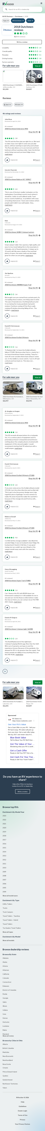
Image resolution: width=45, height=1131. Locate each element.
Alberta (5, 1044)
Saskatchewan (8, 1080)
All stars (18, 104)
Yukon (5, 1088)
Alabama (5, 958)
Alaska (5, 962)
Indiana (5, 1010)
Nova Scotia (7, 1064)
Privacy (22, 1120)
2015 (4, 848)
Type (5, 21)
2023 (4, 816)
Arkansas (6, 970)
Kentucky (6, 1022)
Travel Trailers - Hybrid (10, 920)
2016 (4, 844)
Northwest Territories (10, 1084)
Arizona (5, 966)
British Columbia (8, 1048)
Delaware (6, 986)
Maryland (6, 1034)
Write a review (22, 42)
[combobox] (22, 9)
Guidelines (22, 1106)
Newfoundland (8, 1060)
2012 (4, 860)
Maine (5, 1030)
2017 (4, 840)
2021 (4, 824)
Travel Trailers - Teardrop (11, 916)
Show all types (8, 932)
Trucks (5, 908)
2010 (4, 868)
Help (22, 1102)
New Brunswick (8, 1056)
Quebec (5, 1076)
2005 (4, 888)
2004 (4, 892)
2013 (4, 856)
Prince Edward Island (10, 1072)
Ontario (5, 1068)
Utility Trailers (7, 904)
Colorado (6, 978)
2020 (4, 828)
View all (38, 66)
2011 (4, 864)
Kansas (5, 1018)
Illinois (5, 1006)
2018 (29, 21)
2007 (4, 880)
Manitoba (6, 1052)
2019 (4, 832)
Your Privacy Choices (22, 1124)
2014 (4, 852)
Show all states (8, 1036)
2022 (4, 820)
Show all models (8, 940)
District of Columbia (9, 990)
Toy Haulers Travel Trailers (12, 928)
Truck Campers (8, 912)
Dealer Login (22, 1111)
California (6, 974)
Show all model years (10, 896)
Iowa (4, 1014)
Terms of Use (22, 1115)
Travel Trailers (7, 924)
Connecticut (7, 982)
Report (37, 160)
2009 (4, 872)
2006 (4, 884)
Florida (5, 994)
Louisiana (6, 1026)
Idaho (5, 1002)
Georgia (5, 998)
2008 (4, 876)
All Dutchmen (17, 21)
